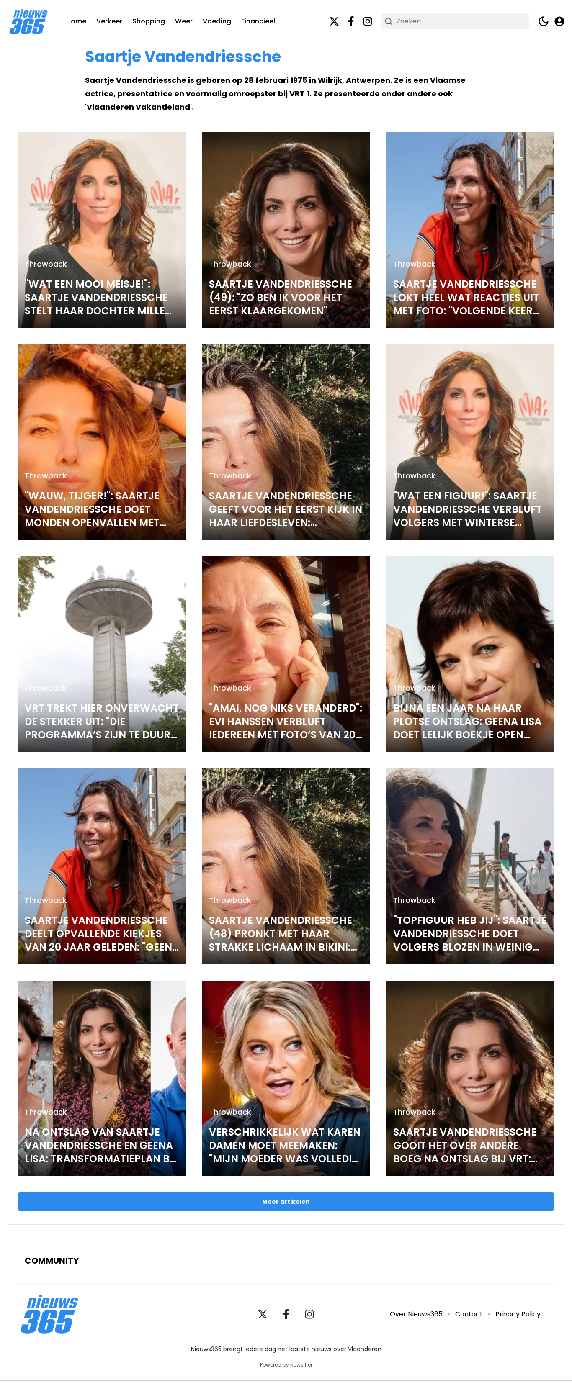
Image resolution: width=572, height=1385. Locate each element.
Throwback (46, 264)
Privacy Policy (518, 1314)
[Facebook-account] (351, 21)
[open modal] (559, 21)
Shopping (148, 21)
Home (76, 21)
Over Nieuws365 (416, 1314)
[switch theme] (543, 21)
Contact (469, 1314)
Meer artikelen (286, 1201)
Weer (184, 21)
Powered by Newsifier (286, 1365)
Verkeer (109, 21)
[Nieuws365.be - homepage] (28, 21)
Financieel (258, 21)
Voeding (217, 21)
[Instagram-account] (368, 21)
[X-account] (334, 21)
